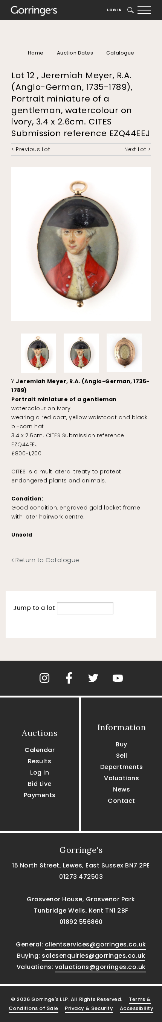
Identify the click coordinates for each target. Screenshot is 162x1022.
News (121, 789)
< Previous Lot (30, 149)
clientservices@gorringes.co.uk (95, 944)
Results (40, 761)
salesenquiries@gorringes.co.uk (93, 955)
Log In (114, 10)
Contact (121, 800)
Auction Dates (75, 52)
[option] (38, 351)
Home (36, 52)
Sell (121, 755)
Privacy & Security (89, 1008)
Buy (121, 744)
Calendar (39, 750)
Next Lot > (137, 149)
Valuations (121, 778)
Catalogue (120, 52)
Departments (121, 767)
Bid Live (40, 783)
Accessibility (137, 1008)
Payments (40, 795)
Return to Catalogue (46, 560)
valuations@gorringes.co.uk (100, 967)
